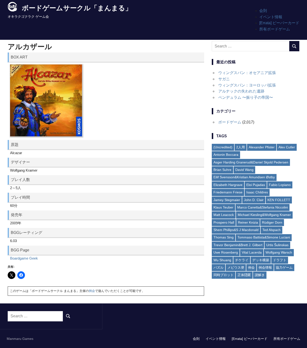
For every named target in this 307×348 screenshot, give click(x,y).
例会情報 (265, 267)
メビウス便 (235, 267)
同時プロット (223, 275)
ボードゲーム (229, 122)
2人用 (240, 147)
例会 (92, 291)
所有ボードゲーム (274, 29)
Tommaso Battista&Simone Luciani (263, 237)
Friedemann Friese (227, 192)
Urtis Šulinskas (277, 245)
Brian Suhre (222, 170)
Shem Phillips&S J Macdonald (236, 230)
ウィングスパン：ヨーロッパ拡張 (247, 85)
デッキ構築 (260, 260)
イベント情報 (270, 17)
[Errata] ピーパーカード (279, 23)
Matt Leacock (223, 215)
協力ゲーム (284, 267)
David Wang (244, 170)
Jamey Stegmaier (226, 200)
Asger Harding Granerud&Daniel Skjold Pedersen (250, 162)
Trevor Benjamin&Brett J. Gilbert (237, 245)
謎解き (260, 275)
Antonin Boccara (225, 155)
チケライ (241, 260)
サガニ (224, 79)
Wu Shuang (222, 260)
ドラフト (279, 260)
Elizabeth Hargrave (227, 185)
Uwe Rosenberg (225, 252)
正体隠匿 (244, 275)
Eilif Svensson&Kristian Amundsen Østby (244, 177)
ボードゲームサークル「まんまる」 (77, 8)
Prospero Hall (223, 222)
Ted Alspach (271, 230)
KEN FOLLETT (278, 200)
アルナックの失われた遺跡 (241, 91)
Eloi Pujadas (255, 185)
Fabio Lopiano (280, 185)
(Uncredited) (222, 147)
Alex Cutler (286, 147)
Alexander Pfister (262, 147)
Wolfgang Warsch (279, 252)
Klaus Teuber (223, 207)
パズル (218, 267)
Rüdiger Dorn (272, 222)
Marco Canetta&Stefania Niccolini (262, 207)
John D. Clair (254, 200)
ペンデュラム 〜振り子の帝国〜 (245, 97)
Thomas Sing (223, 237)
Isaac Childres (257, 192)
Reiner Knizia (248, 222)
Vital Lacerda (252, 252)
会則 (263, 11)
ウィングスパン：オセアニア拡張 (247, 73)
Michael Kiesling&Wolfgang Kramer (264, 215)
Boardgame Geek (24, 258)
